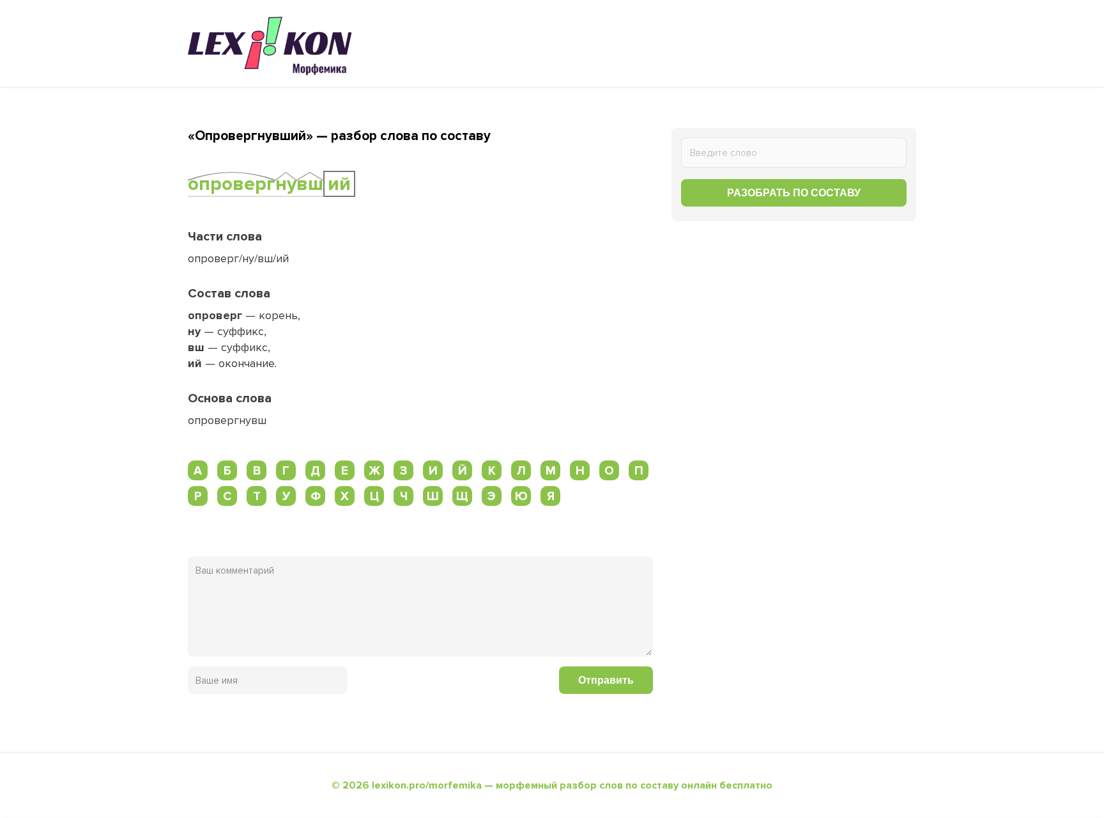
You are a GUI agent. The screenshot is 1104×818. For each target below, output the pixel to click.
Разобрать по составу (794, 192)
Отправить (606, 680)
